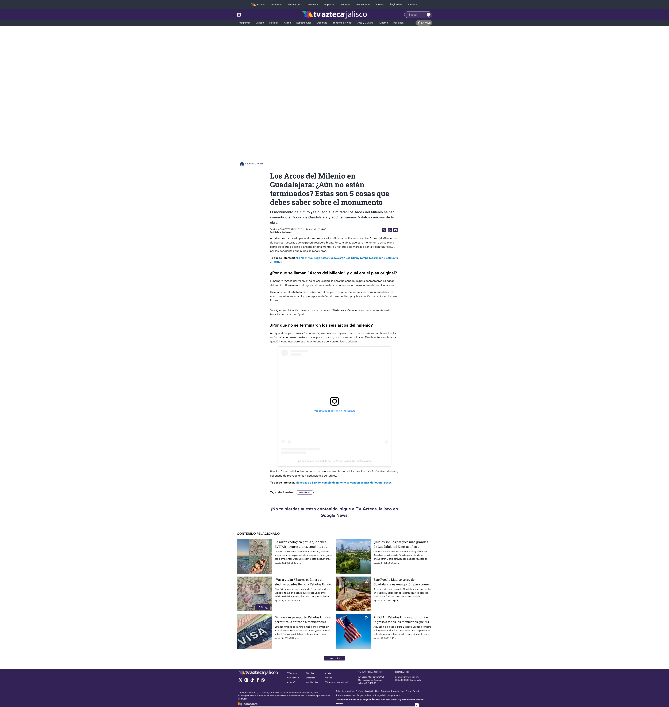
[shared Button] (390, 230)
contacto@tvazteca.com (407, 677)
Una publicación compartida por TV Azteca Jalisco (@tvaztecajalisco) (334, 460)
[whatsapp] (263, 680)
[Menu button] (251, 15)
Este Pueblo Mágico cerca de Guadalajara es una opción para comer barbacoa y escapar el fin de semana (402, 582)
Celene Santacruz (282, 232)
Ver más (334, 658)
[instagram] (246, 681)
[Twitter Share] (384, 230)
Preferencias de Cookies (367, 691)
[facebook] (258, 681)
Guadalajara (304, 492)
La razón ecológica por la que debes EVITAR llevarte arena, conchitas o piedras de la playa (300, 544)
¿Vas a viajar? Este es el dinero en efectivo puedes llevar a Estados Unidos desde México (304, 582)
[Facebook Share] (395, 230)
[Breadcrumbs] (243, 163)
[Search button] (428, 15)
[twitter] (240, 681)
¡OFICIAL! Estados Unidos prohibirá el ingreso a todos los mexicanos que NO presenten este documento (401, 619)
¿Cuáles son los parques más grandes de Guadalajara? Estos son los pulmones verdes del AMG (401, 544)
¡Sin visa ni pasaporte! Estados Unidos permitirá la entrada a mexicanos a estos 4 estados (303, 619)
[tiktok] (252, 681)
